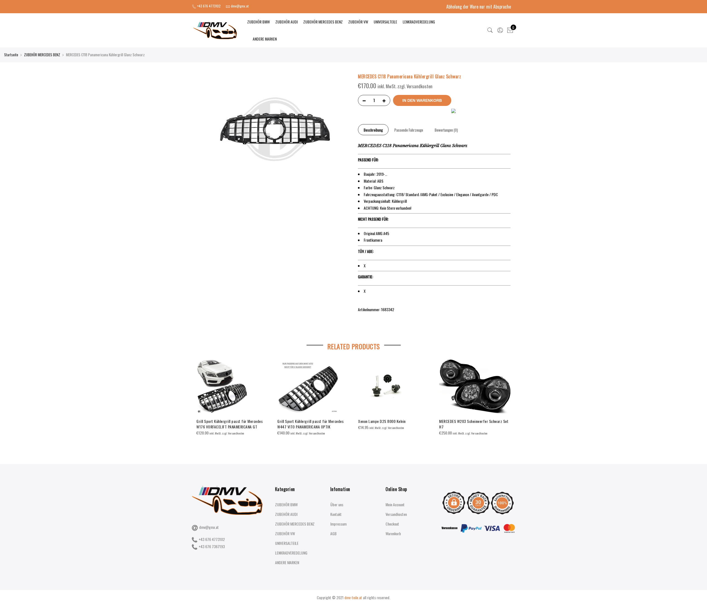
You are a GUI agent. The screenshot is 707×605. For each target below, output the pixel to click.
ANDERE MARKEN (265, 39)
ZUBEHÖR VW (358, 22)
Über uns (336, 504)
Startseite (11, 54)
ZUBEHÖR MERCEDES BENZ (323, 22)
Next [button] (505, 399)
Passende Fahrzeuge (408, 130)
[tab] (373, 129)
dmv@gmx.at (209, 527)
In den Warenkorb (422, 100)
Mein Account (395, 504)
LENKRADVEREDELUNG (419, 22)
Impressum (338, 524)
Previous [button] (201, 399)
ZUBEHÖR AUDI (286, 22)
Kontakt (336, 514)
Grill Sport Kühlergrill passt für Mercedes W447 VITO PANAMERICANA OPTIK (310, 424)
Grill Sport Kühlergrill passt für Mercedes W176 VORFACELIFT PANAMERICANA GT (229, 424)
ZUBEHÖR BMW (258, 22)
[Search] (490, 30)
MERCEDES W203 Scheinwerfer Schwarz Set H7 (473, 424)
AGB (333, 533)
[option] (232, 397)
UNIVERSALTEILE (385, 22)
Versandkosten (396, 514)
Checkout (392, 524)
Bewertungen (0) (446, 130)
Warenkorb (393, 533)
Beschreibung (373, 130)
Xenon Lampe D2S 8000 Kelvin (382, 421)
